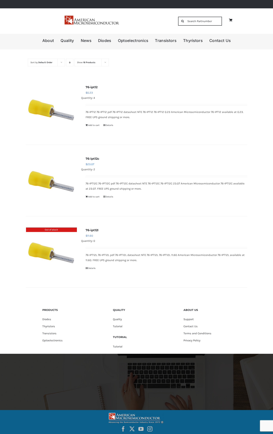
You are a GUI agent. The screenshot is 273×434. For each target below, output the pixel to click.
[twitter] (132, 429)
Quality (117, 319)
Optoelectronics (52, 340)
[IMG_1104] (91, 16)
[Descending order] (69, 62)
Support (188, 319)
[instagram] (149, 429)
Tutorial (117, 326)
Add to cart (94, 125)
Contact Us (190, 326)
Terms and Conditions (197, 333)
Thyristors (48, 326)
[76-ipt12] (51, 109)
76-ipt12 (92, 87)
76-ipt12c (92, 158)
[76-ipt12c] (51, 181)
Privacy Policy (191, 340)
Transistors (49, 333)
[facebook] (123, 429)
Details (109, 125)
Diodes (46, 319)
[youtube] (141, 429)
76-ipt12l (92, 230)
